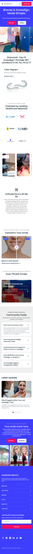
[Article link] (16, 395)
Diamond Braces (8, 548)
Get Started (26, 3)
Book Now (11, 23)
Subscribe (16, 526)
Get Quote (22, 440)
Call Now (22, 23)
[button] (2, 4)
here (19, 333)
